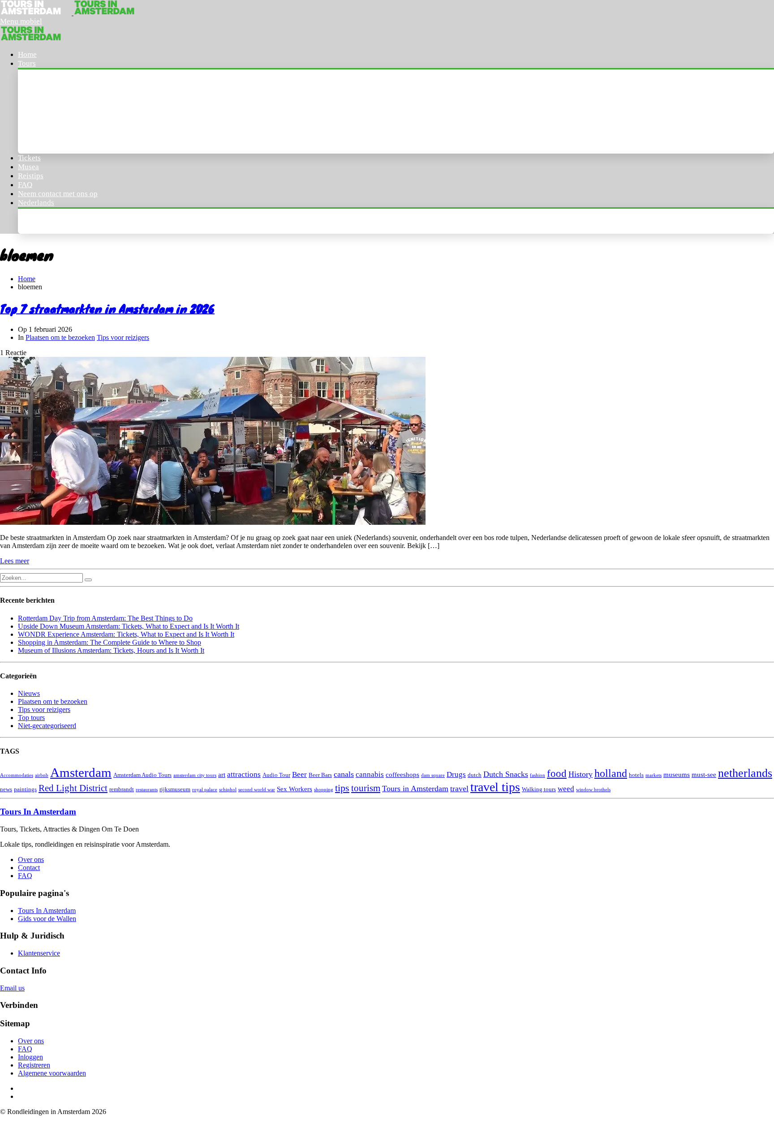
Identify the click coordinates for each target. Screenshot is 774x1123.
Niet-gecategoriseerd (47, 725)
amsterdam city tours (194, 775)
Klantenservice (39, 953)
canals (344, 774)
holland (610, 773)
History (580, 774)
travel (459, 788)
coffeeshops (402, 774)
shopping (323, 789)
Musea (28, 167)
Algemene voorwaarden (52, 1073)
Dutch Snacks (505, 774)
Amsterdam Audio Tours (142, 775)
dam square (433, 775)
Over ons (31, 859)
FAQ (25, 184)
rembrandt (121, 789)
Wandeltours (48, 101)
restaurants (147, 789)
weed (566, 788)
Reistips (30, 175)
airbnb (41, 775)
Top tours (31, 717)
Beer (299, 774)
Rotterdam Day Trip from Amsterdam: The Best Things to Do (105, 618)
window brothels (593, 789)
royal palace (204, 789)
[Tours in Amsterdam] (36, 13)
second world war (256, 789)
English (39, 221)
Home (27, 54)
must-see (704, 774)
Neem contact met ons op (58, 193)
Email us (12, 988)
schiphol (227, 789)
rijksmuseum (174, 789)
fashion (537, 775)
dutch (475, 775)
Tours (27, 63)
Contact (29, 867)
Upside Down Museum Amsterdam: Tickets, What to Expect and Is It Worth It (128, 626)
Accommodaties (16, 775)
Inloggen (30, 1057)
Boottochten (47, 121)
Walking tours (539, 789)
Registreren (34, 1065)
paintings (25, 789)
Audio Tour (276, 775)
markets (653, 775)
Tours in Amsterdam (415, 788)
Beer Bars (320, 775)
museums (676, 774)
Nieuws (29, 693)
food (557, 773)
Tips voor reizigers (123, 337)
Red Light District (73, 788)
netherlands (745, 773)
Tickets (29, 158)
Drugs (456, 774)
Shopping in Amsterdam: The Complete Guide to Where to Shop (109, 642)
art (221, 774)
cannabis (370, 774)
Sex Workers (294, 789)
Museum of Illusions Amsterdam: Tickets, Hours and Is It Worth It (111, 650)
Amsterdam (81, 772)
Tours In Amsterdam (61, 81)
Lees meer (14, 561)
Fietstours (43, 141)
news (6, 789)
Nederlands (36, 202)
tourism (365, 788)
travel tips (495, 787)
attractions (244, 774)
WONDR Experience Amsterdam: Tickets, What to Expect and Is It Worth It (126, 634)
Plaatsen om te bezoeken (60, 337)
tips (342, 787)
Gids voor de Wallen (47, 918)
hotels (636, 775)
